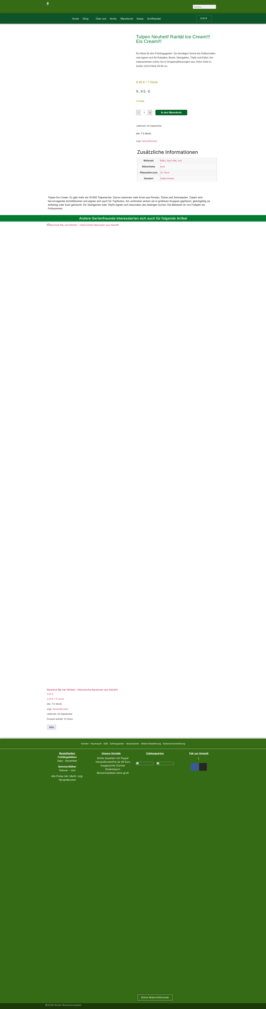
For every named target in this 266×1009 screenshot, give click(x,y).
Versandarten (132, 743)
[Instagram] (203, 767)
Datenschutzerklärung (174, 743)
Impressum (96, 743)
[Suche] (214, 7)
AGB (105, 743)
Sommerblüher (67, 766)
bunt (162, 166)
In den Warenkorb (171, 112)
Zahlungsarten (117, 743)
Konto (113, 18)
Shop (86, 18)
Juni (179, 160)
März (162, 160)
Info (51, 727)
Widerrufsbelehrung (151, 743)
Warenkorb (126, 18)
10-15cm (164, 172)
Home (75, 18)
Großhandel (154, 18)
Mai (174, 160)
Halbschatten (167, 178)
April (169, 160)
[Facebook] (194, 767)
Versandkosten (149, 141)
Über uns (101, 18)
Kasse (140, 18)
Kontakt (85, 743)
